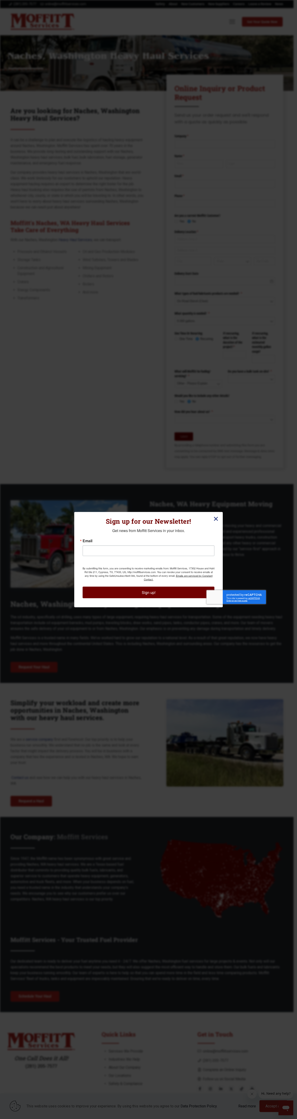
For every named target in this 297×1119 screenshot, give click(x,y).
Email (87, 540)
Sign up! (148, 592)
